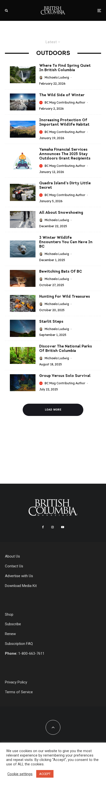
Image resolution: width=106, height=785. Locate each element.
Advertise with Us (19, 576)
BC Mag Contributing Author (65, 102)
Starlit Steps (51, 322)
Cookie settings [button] (20, 774)
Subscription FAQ (19, 643)
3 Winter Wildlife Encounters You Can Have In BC (65, 242)
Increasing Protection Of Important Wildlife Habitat (64, 123)
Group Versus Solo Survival (64, 376)
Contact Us (14, 566)
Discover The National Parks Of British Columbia (65, 349)
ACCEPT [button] (45, 774)
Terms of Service (19, 692)
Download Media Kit (21, 586)
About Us (12, 556)
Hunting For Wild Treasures (64, 297)
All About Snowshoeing (61, 213)
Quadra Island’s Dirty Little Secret (65, 186)
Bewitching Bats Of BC (60, 272)
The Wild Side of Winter (62, 95)
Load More (53, 409)
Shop (9, 614)
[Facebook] (43, 527)
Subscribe (13, 624)
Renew (10, 634)
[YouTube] (62, 527)
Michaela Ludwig (57, 77)
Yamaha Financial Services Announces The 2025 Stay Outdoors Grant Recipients (64, 154)
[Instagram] (52, 527)
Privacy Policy (16, 682)
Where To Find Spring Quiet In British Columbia (65, 68)
